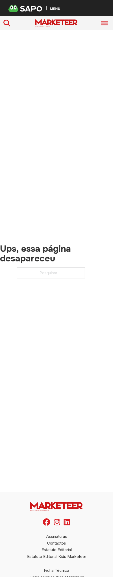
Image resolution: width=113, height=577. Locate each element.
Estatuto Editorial (57, 549)
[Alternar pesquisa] (6, 23)
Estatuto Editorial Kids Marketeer (56, 556)
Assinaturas (56, 536)
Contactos (56, 543)
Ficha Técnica (56, 570)
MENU (55, 8)
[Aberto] (104, 23)
